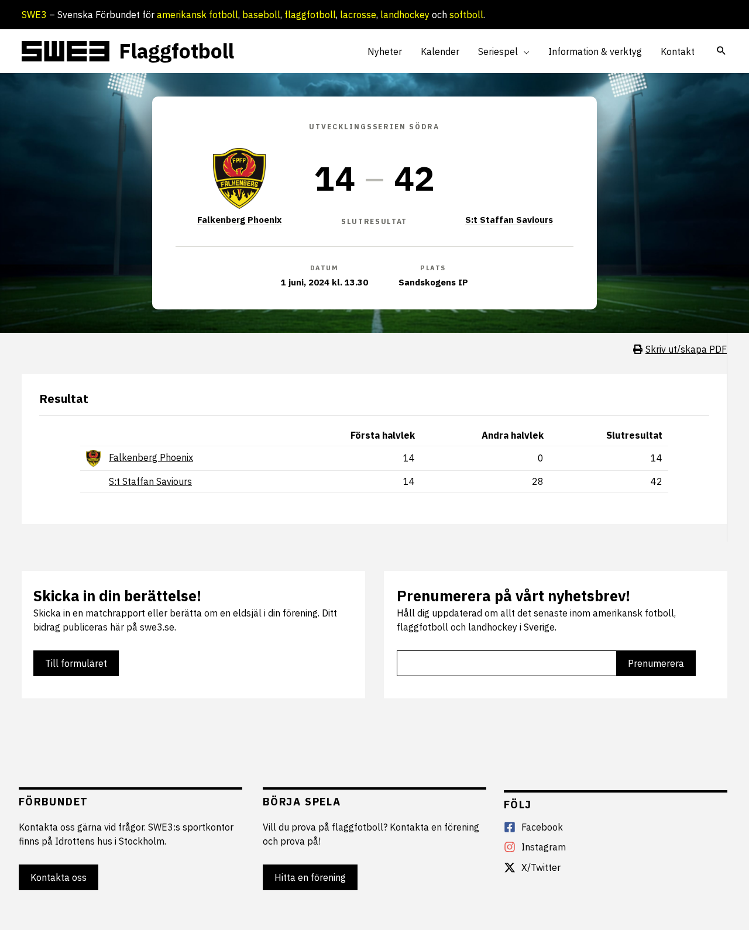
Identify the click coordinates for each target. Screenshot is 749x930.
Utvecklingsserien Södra (374, 126)
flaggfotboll (310, 14)
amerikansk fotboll (197, 14)
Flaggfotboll (176, 50)
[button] (524, 51)
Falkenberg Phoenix (239, 219)
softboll (466, 14)
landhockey (405, 14)
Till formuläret (76, 663)
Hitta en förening (310, 877)
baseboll (261, 14)
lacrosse (358, 14)
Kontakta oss (58, 877)
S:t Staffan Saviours (509, 219)
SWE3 (34, 14)
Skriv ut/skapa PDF (686, 349)
